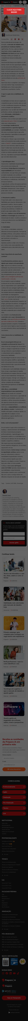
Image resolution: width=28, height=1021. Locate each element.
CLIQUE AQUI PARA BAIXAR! (14, 11)
